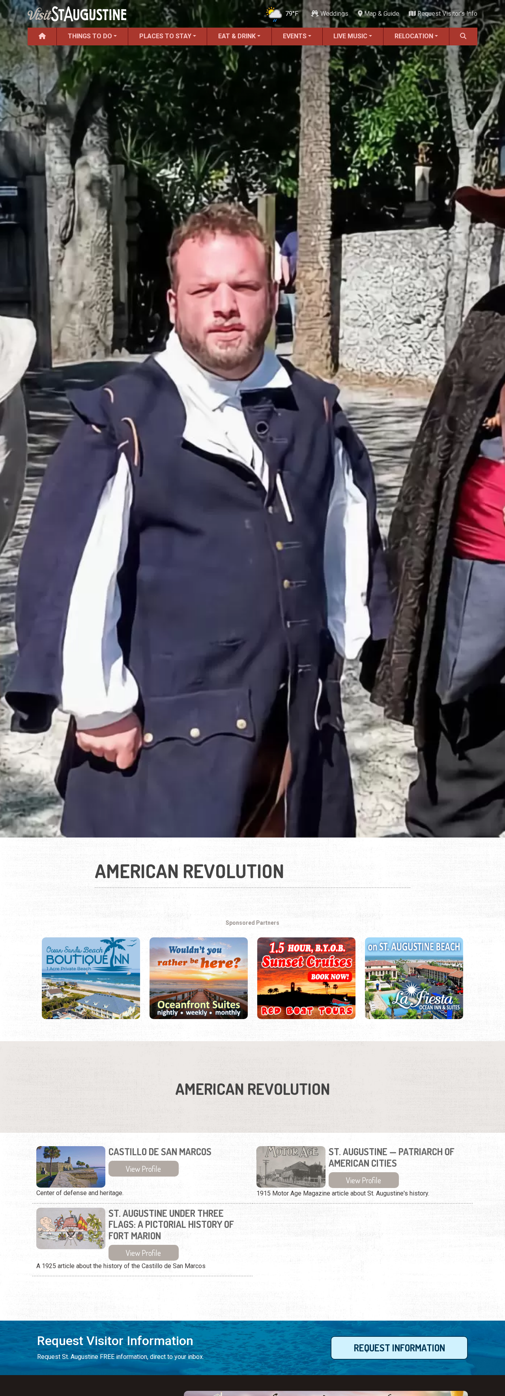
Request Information (399, 1348)
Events (295, 36)
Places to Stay (165, 36)
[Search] (463, 36)
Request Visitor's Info (446, 13)
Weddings (333, 13)
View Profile (143, 1169)
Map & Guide (381, 13)
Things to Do (90, 36)
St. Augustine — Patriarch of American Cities (391, 1157)
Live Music (350, 36)
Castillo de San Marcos (159, 1152)
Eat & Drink (237, 36)
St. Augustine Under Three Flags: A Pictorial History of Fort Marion (171, 1225)
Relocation (414, 36)
